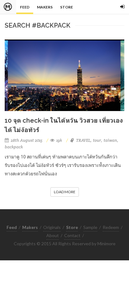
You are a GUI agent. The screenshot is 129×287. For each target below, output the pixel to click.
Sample (90, 227)
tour (97, 140)
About (52, 235)
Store (66, 7)
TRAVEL (83, 140)
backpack (14, 147)
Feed (24, 7)
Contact (72, 235)
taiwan (110, 140)
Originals (52, 227)
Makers (45, 7)
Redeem (111, 227)
